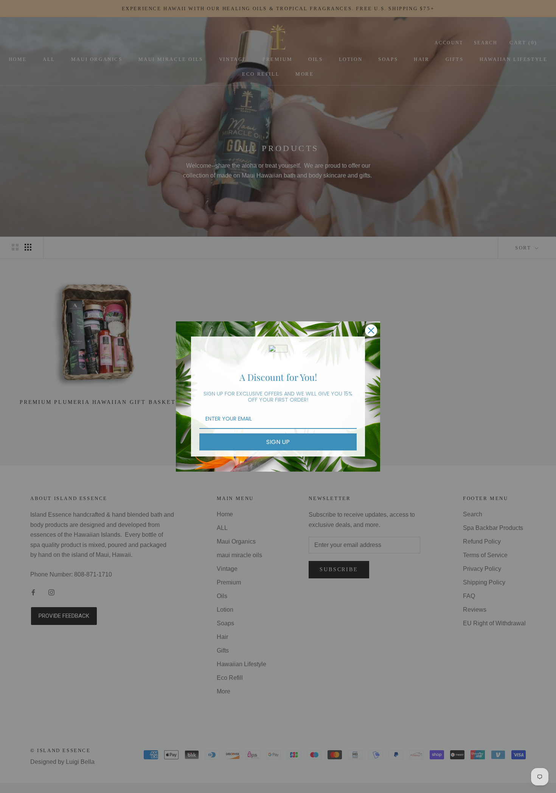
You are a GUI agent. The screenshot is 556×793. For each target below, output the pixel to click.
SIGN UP (278, 442)
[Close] (371, 330)
